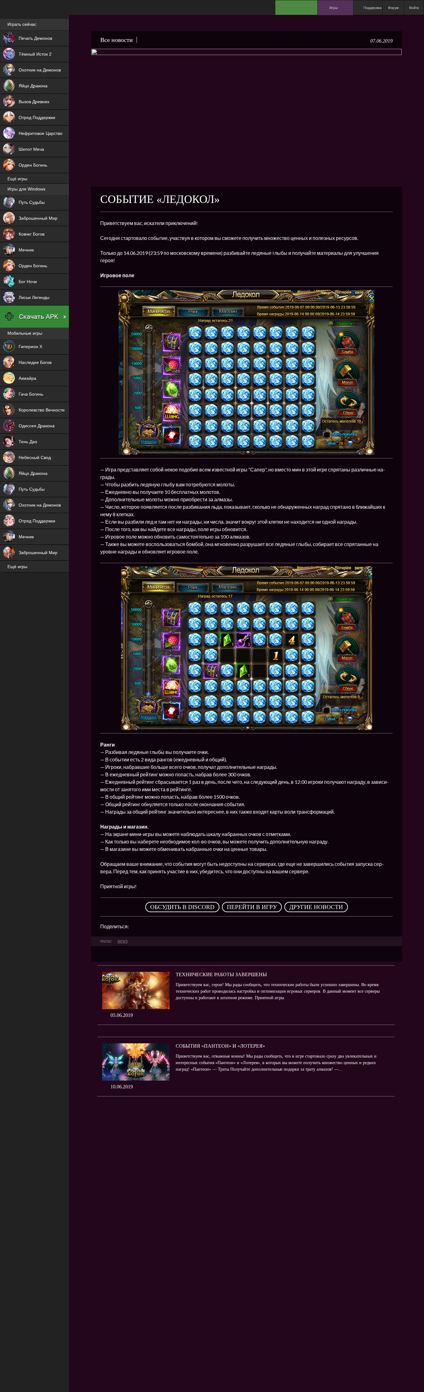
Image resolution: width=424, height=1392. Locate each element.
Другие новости (316, 907)
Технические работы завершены (221, 974)
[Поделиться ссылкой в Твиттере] (191, 926)
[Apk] (34, 317)
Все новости (116, 39)
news (123, 941)
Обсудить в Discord (182, 907)
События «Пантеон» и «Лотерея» (220, 1046)
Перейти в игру (252, 907)
